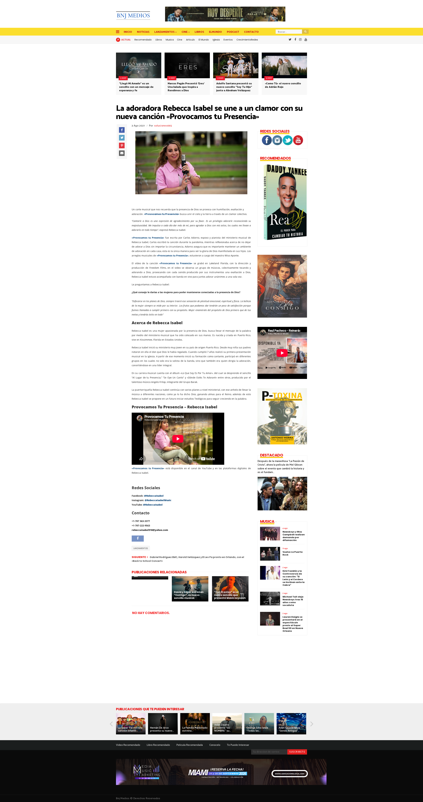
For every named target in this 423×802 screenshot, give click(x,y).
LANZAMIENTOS (164, 32)
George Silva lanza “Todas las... (257, 729)
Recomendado (143, 39)
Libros (158, 39)
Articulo (190, 39)
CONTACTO (251, 32)
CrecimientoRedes (247, 39)
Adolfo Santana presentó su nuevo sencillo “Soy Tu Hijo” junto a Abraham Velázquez (234, 87)
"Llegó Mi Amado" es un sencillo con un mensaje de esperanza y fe (136, 87)
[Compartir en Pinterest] (122, 145)
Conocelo (214, 745)
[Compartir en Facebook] (122, 130)
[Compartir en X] (122, 138)
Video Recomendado (128, 745)
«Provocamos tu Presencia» (161, 214)
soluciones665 (163, 125)
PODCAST (233, 32)
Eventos (228, 39)
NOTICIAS (143, 32)
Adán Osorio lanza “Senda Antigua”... (289, 729)
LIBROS (199, 32)
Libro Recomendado (158, 745)
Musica (170, 39)
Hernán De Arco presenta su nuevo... (162, 729)
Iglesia (216, 39)
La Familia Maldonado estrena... (195, 729)
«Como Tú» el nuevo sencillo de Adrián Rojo (283, 85)
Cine (179, 39)
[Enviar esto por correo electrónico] (122, 153)
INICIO (128, 32)
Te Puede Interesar (238, 745)
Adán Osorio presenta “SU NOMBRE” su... (222, 728)
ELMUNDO (215, 32)
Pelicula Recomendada (189, 745)
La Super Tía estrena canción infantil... (130, 729)
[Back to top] (415, 794)
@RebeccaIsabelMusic (158, 500)
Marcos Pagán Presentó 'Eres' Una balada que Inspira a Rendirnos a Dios (186, 87)
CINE (185, 32)
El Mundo (204, 39)
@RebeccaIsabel (154, 495)
